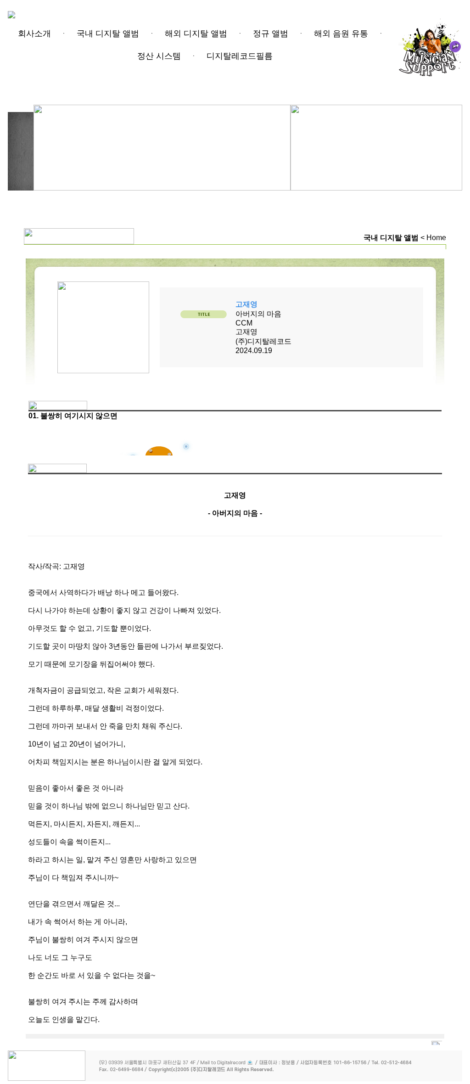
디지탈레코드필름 (240, 56)
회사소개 (34, 33)
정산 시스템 (159, 56)
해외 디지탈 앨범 (196, 33)
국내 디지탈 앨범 (108, 33)
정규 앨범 (270, 33)
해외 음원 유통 (341, 33)
